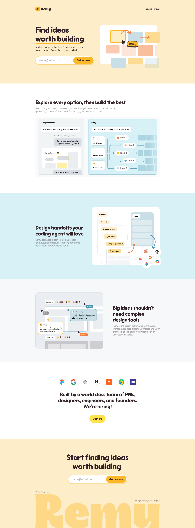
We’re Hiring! (153, 9)
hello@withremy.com (143, 500)
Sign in (157, 500)
